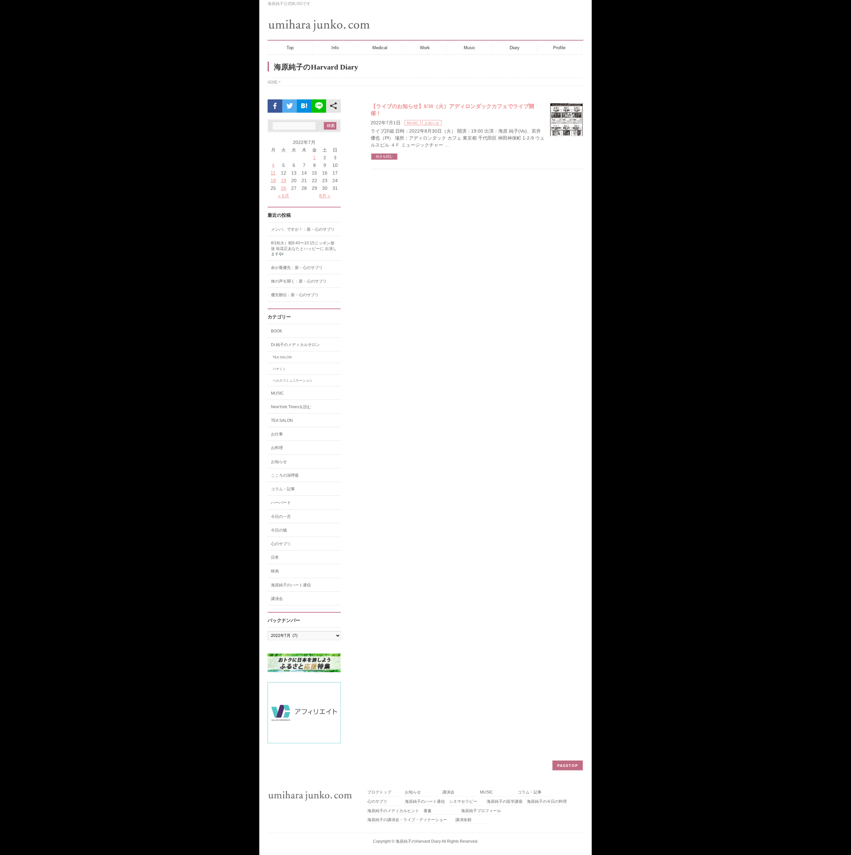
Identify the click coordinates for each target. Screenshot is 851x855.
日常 (275, 557)
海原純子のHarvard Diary (418, 841)
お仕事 (277, 434)
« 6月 (283, 195)
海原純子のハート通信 (291, 585)
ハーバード (281, 502)
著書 (427, 811)
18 (273, 180)
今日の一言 (281, 516)
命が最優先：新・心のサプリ (297, 267)
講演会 (277, 598)
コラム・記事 (283, 489)
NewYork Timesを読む (291, 407)
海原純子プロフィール (481, 811)
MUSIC (413, 123)
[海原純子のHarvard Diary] (320, 25)
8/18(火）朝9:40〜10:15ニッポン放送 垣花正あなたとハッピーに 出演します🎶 (304, 248)
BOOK (276, 331)
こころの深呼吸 (285, 475)
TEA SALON (282, 357)
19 (283, 180)
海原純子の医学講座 (505, 801)
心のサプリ (281, 544)
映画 (275, 571)
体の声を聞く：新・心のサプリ (299, 281)
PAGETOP (567, 765)
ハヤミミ (279, 369)
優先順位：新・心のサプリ (295, 295)
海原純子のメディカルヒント (393, 811)
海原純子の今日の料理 (547, 801)
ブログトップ (379, 792)
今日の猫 (279, 530)
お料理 (277, 447)
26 (283, 188)
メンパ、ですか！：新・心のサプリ (303, 229)
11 (273, 173)
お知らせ (432, 123)
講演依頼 (463, 820)
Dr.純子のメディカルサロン (295, 344)
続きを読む (384, 156)
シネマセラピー (463, 801)
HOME (273, 81)
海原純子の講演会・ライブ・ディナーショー (409, 820)
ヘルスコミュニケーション (292, 380)
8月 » (324, 195)
